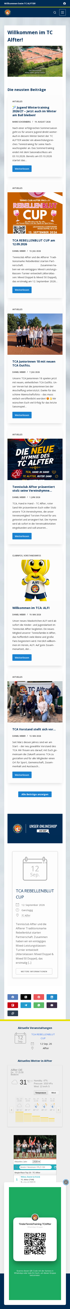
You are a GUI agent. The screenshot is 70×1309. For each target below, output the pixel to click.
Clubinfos (17, 555)
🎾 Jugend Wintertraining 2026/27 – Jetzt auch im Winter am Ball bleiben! (34, 111)
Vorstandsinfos (32, 555)
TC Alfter (25, 915)
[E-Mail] (52, 1005)
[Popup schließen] (66, 1182)
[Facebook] (64, 3)
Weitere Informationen (34, 971)
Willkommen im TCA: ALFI (30, 608)
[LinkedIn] (52, 997)
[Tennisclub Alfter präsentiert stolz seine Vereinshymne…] (35, 459)
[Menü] (62, 12)
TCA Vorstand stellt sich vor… (34, 729)
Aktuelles (17, 101)
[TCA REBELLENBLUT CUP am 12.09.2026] (35, 213)
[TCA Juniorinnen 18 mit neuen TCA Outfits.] (35, 334)
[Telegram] (26, 1005)
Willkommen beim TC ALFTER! (20, 3)
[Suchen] (55, 12)
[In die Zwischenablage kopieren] (12, 1013)
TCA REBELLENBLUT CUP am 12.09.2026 (33, 242)
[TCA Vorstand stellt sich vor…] (35, 702)
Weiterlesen (23, 169)
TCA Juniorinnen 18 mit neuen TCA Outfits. (33, 363)
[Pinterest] (39, 997)
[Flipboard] (12, 1005)
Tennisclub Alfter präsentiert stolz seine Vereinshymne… (33, 488)
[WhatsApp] (39, 1005)
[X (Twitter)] (26, 997)
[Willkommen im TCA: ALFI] (35, 580)
